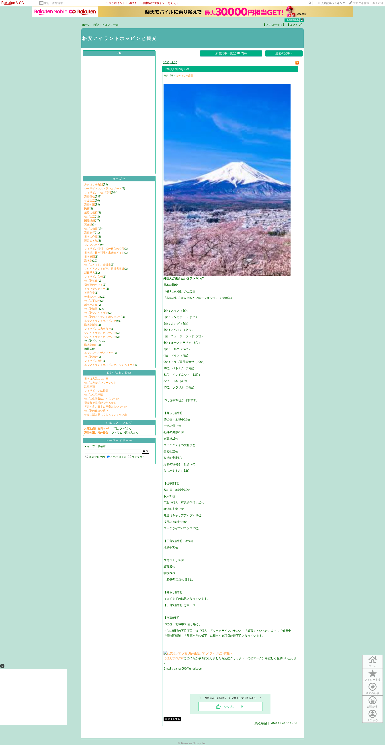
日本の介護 (91, 236)
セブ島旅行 (91, 356)
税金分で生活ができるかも (100, 402)
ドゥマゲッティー (95, 288)
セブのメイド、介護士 (97, 264)
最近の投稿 (91, 212)
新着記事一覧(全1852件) (231, 53)
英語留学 (89, 292)
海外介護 (89, 204)
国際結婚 (89, 220)
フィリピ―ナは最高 (96, 390)
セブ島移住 (91, 280)
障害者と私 (91, 240)
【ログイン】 (295, 24)
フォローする (373, 679)
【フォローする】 (274, 24)
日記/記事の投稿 (119, 372)
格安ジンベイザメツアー (99, 352)
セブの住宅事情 (93, 394)
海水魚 (88, 260)
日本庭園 (89, 256)
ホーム (86, 24)
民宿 (87, 208)
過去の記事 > (284, 53)
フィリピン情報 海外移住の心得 (104, 248)
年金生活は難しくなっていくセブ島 (105, 414)
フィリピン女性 (93, 360)
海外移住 (89, 196)
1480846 (292, 20)
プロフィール (110, 24)
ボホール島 (91, 304)
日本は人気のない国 (96, 378)
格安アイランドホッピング (100, 320)
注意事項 (89, 386)
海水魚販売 (91, 324)
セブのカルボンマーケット (100, 382)
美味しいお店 (92, 296)
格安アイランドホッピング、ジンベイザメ (109, 364)
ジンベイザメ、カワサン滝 (100, 332)
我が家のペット (93, 284)
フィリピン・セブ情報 (97, 192)
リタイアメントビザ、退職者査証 (104, 268)
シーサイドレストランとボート (103, 188)
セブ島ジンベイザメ (96, 312)
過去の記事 (372, 693)
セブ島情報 (91, 308)
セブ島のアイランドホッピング (103, 316)
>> (331, 3)
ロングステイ (92, 244)
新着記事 (372, 706)
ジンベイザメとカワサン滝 (100, 336)
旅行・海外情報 (53, 3)
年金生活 (89, 200)
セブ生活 (89, 216)
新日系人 (89, 272)
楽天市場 (378, 3)
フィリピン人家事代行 (97, 328)
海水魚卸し (91, 344)
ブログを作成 (361, 3)
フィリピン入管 (93, 276)
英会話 (88, 224)
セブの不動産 (92, 300)
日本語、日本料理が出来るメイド (104, 252)
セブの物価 (91, 228)
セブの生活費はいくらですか (101, 398)
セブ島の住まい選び (96, 410)
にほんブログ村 (174, 658)
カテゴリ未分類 (93, 184)
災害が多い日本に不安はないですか (105, 406)
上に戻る (372, 720)
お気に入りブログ (119, 422)
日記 (96, 24)
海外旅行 (89, 232)
